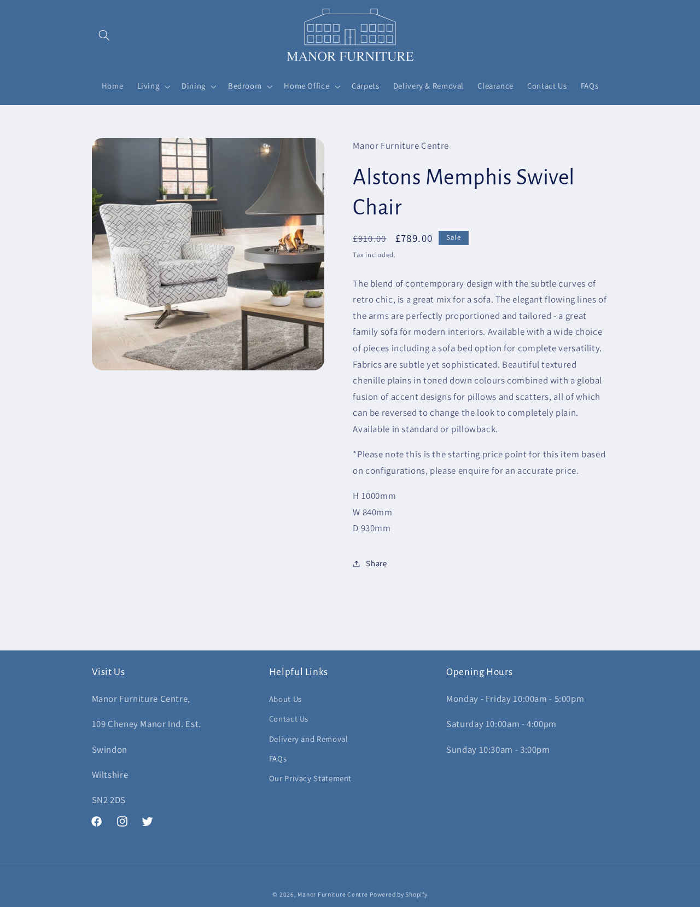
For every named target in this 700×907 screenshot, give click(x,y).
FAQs (278, 758)
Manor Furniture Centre (333, 894)
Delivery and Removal (308, 739)
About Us (285, 699)
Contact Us (288, 718)
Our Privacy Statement (310, 778)
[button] (104, 35)
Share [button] (376, 563)
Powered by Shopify (398, 894)
